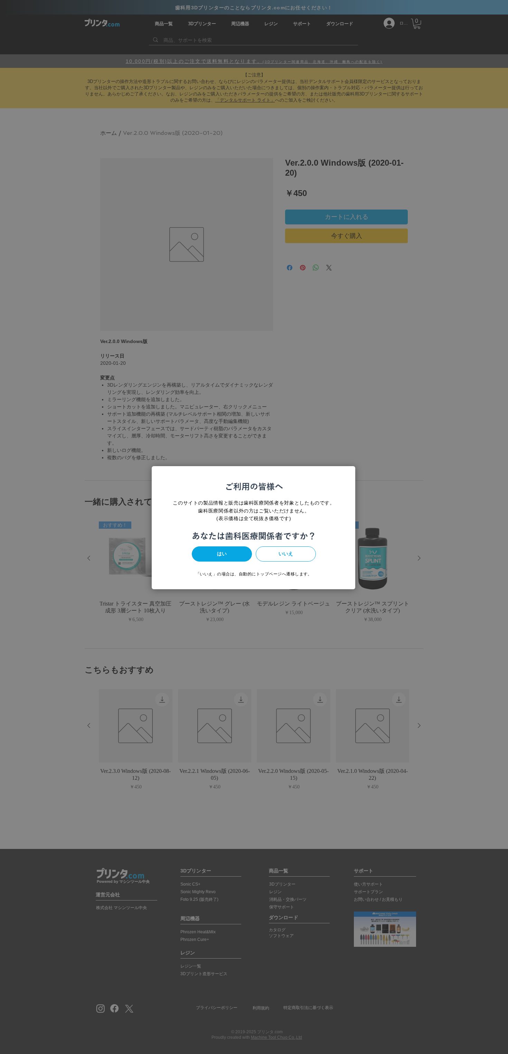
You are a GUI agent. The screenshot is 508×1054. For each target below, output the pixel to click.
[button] (222, 554)
